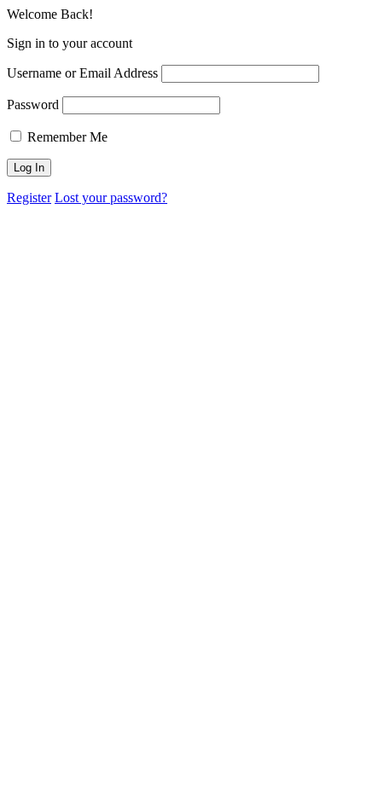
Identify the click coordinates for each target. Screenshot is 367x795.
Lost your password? (111, 197)
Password (33, 104)
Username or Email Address (82, 73)
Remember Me (66, 137)
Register (29, 197)
